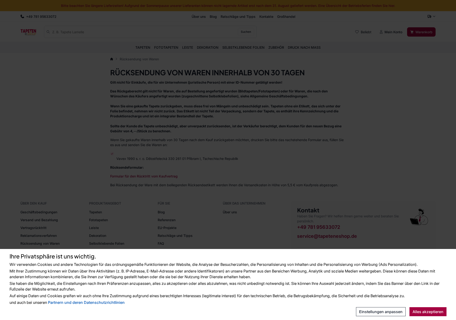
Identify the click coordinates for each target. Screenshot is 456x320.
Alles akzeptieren (428, 311)
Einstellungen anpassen (381, 311)
